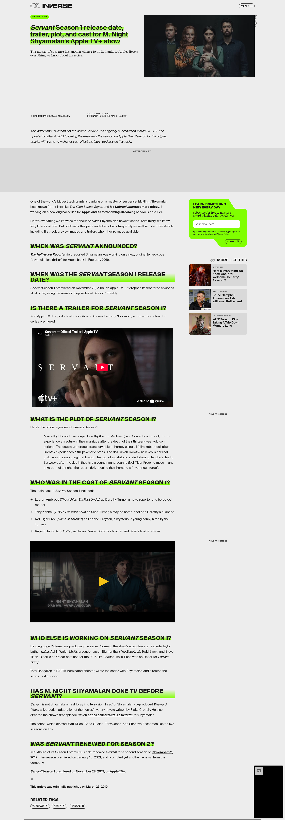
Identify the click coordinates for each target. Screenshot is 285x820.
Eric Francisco (44, 116)
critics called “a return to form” (110, 715)
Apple (57, 806)
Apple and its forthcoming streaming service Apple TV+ (122, 212)
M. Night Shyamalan (152, 201)
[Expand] (257, 768)
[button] (102, 581)
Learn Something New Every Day (209, 205)
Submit (231, 241)
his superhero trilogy (134, 207)
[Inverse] (57, 6)
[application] (102, 581)
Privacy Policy (222, 234)
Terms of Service (204, 234)
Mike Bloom (64, 116)
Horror (76, 806)
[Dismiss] (279, 768)
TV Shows (38, 806)
